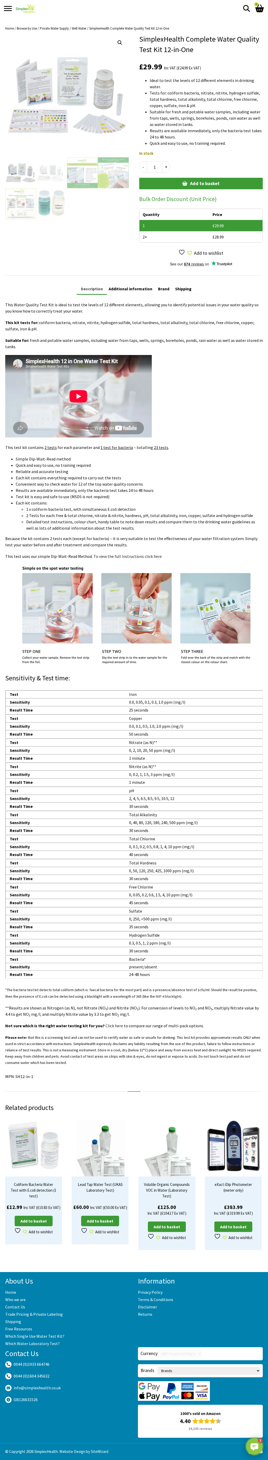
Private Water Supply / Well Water (63, 28)
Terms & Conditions (155, 1299)
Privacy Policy (150, 1292)
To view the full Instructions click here (127, 556)
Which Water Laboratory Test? (32, 1343)
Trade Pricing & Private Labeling (34, 1314)
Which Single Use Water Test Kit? (34, 1336)
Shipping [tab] (183, 288)
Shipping (13, 1321)
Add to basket (205, 183)
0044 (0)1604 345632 (31, 1376)
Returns (145, 1314)
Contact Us (15, 1306)
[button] (120, 42)
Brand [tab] (163, 288)
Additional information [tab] (130, 288)
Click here (114, 1025)
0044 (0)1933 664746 (31, 1364)
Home (9, 28)
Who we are (15, 1299)
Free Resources (18, 1328)
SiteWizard (99, 1451)
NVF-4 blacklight (168, 996)
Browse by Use (27, 28)
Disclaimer (147, 1306)
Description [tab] (92, 288)
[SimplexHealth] (26, 8)
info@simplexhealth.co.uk (37, 1387)
